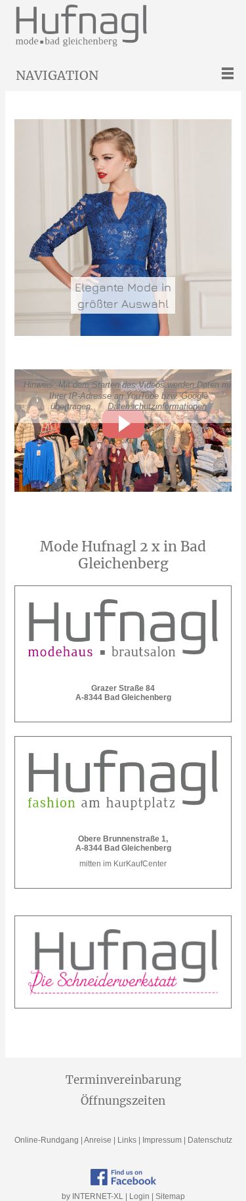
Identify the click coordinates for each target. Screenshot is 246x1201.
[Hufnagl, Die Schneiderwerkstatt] (123, 962)
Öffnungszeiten (123, 1101)
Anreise (98, 1140)
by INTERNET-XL (92, 1196)
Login (139, 1196)
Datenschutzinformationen (157, 406)
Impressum (162, 1140)
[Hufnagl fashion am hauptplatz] (123, 780)
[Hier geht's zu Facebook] (123, 1177)
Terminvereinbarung (123, 1080)
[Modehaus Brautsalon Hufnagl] (123, 629)
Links (126, 1140)
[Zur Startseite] (128, 25)
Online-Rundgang (46, 1140)
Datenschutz (210, 1140)
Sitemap (170, 1196)
